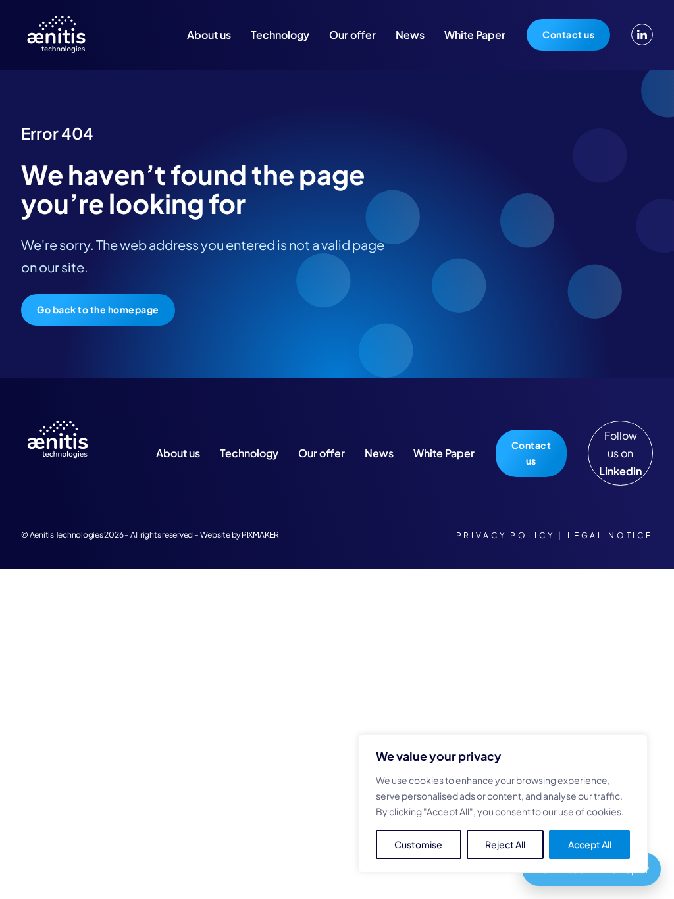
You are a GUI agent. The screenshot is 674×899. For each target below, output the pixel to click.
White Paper (475, 34)
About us (209, 34)
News (410, 34)
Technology (280, 34)
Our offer (352, 34)
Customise (418, 844)
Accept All (589, 844)
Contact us (568, 34)
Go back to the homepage (98, 309)
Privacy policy (505, 535)
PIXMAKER (260, 535)
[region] (503, 803)
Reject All (505, 844)
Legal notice (610, 535)
